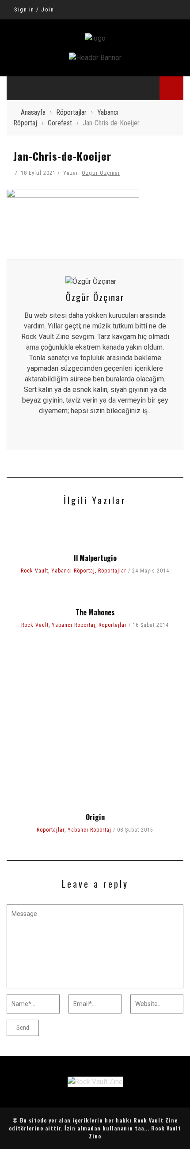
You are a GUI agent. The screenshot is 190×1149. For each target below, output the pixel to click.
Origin (95, 817)
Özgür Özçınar (101, 173)
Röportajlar (112, 571)
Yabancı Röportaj (73, 571)
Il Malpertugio (95, 558)
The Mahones (95, 612)
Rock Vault (34, 571)
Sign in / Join (34, 9)
